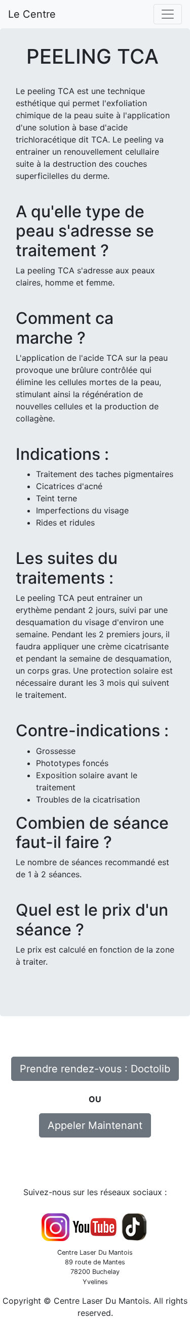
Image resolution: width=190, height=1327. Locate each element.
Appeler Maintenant (95, 1125)
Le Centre (33, 14)
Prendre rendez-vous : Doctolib (95, 1069)
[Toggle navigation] (168, 14)
